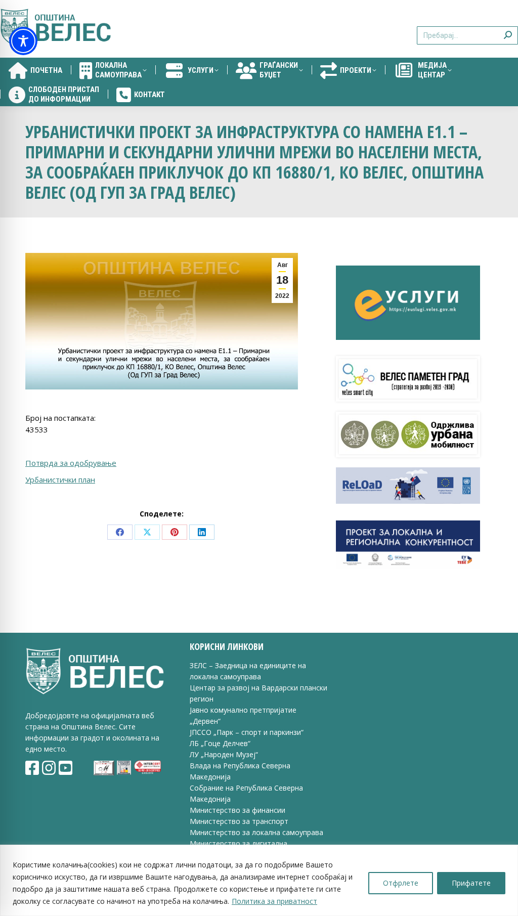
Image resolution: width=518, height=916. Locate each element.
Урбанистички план (60, 479)
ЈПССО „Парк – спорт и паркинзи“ (247, 732)
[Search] (508, 29)
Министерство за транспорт (240, 821)
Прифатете (471, 883)
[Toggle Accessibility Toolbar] (23, 41)
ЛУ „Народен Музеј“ (224, 754)
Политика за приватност (274, 901)
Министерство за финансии (237, 810)
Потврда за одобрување (70, 463)
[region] (259, 880)
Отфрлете (400, 883)
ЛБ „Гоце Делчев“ (220, 743)
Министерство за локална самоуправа (256, 832)
